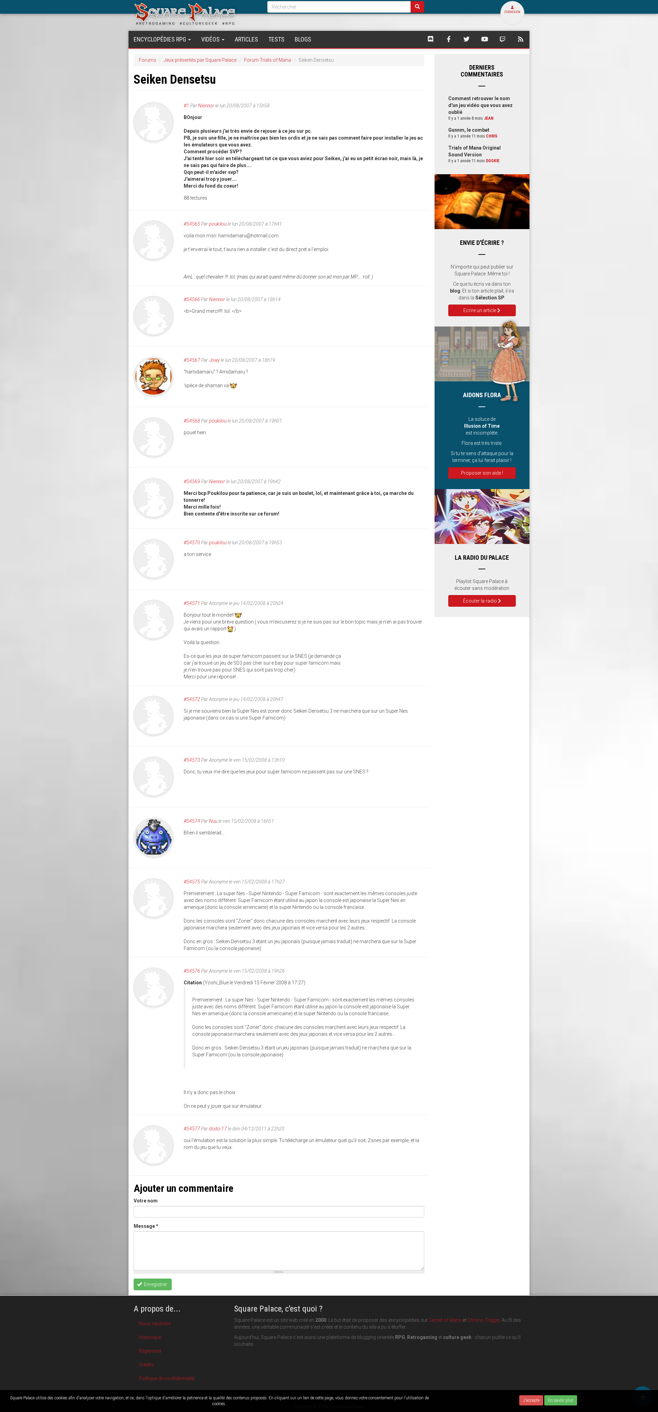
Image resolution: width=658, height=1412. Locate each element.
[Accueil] (195, 13)
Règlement (150, 1351)
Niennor (206, 105)
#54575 (192, 882)
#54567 (192, 360)
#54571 (192, 603)
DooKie (493, 160)
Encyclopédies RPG (160, 39)
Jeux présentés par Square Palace (200, 60)
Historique (150, 1337)
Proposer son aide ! (482, 473)
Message (146, 1226)
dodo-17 (218, 1128)
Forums (147, 60)
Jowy (214, 360)
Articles (246, 39)
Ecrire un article (480, 310)
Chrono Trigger (483, 1320)
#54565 (192, 224)
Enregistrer (155, 1284)
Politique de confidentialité (166, 1378)
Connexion (512, 12)
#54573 (192, 760)
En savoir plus (560, 1400)
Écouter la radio (480, 601)
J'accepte (531, 1400)
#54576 (192, 971)
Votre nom (146, 1200)
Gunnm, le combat (468, 130)
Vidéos (211, 39)
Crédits (146, 1364)
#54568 (192, 421)
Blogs (303, 39)
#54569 (192, 481)
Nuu (213, 821)
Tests (276, 39)
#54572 (192, 699)
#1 (186, 105)
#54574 (192, 821)
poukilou (218, 224)
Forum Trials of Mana (267, 60)
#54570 (192, 542)
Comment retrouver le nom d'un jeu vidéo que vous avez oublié (480, 105)
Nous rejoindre (155, 1323)
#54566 (192, 299)
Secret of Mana (445, 1320)
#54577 (192, 1128)
